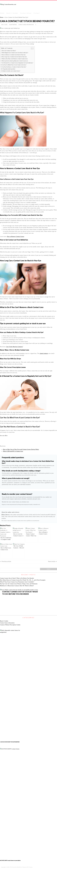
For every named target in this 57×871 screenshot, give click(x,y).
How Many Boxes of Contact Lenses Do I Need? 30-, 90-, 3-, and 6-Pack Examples (22, 580)
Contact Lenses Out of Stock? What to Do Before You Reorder (17, 578)
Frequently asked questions (9, 69)
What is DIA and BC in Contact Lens (13, 451)
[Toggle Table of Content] (31, 48)
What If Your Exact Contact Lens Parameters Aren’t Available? (17, 582)
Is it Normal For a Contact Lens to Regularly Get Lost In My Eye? (17, 63)
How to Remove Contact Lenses (15, 236)
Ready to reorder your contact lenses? (11, 71)
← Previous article (5, 561)
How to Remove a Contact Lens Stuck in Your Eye (14, 54)
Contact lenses (25, 13)
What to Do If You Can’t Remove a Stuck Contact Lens (15, 58)
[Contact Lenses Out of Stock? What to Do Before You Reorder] (28, 601)
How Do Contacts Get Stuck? (9, 50)
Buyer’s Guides (12, 13)
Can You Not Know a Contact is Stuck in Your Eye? (14, 67)
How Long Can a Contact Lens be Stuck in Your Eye (14, 56)
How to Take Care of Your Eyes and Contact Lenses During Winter (21, 449)
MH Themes (29, 867)
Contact (37, 13)
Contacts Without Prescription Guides (10, 625)
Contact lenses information (26, 24)
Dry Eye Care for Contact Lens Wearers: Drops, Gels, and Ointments (18, 583)
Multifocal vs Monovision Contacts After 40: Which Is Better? (17, 585)
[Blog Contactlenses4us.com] (28, 6)
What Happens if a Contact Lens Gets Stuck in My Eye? (15, 52)
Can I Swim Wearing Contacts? (14, 346)
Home (2, 13)
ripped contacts (44, 353)
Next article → (52, 561)
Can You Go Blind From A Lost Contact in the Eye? (14, 65)
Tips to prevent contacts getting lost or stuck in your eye (15, 61)
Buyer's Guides (4, 621)
